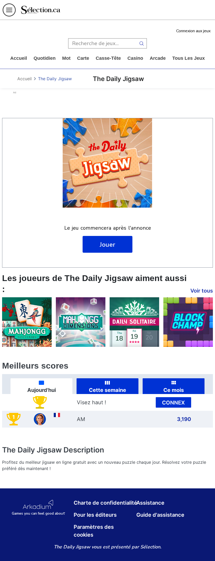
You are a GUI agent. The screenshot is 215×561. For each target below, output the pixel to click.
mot (66, 58)
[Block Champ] (188, 322)
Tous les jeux (188, 58)
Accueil (18, 58)
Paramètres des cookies (94, 531)
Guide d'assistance (160, 515)
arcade (158, 58)
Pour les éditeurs (95, 515)
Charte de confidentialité (105, 503)
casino (135, 58)
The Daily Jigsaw (55, 78)
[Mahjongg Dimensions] (80, 322)
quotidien (45, 58)
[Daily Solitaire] (134, 322)
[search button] (141, 43)
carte (83, 58)
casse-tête (108, 58)
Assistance (150, 503)
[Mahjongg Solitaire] (27, 322)
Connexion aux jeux (193, 31)
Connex (173, 403)
